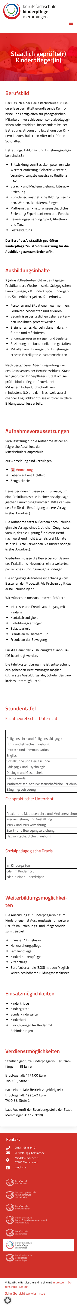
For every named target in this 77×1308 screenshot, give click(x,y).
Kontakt (23, 1287)
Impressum (59, 1282)
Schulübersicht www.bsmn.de (25, 1293)
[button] (70, 23)
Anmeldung (24, 469)
